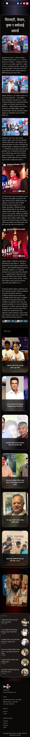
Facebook (5, 721)
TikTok (4, 727)
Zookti (19, 735)
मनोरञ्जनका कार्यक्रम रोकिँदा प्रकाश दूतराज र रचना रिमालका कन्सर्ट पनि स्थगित (10, 652)
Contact (5, 713)
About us (5, 711)
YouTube (5, 723)
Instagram (5, 725)
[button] (3, 3)
